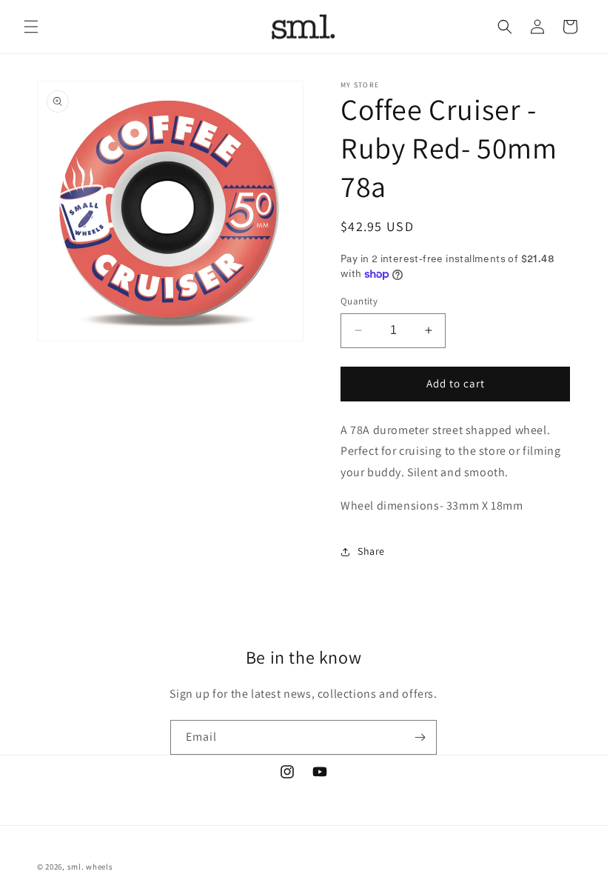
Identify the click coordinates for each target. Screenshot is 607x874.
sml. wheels (90, 866)
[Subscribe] (419, 737)
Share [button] (371, 551)
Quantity (359, 301)
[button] (31, 26)
